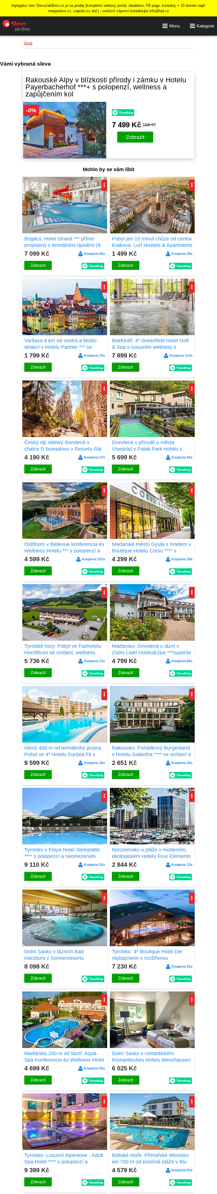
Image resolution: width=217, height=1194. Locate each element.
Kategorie (205, 25)
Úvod (28, 43)
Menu (174, 25)
